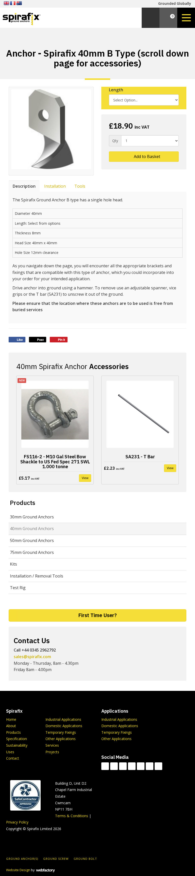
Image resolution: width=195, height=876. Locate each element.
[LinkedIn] (132, 766)
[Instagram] (149, 766)
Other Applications (60, 738)
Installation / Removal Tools (36, 576)
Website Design (18, 870)
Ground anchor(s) (22, 859)
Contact (12, 758)
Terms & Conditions (71, 815)
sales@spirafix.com (32, 656)
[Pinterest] (158, 766)
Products (22, 503)
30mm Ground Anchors (32, 517)
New (22, 380)
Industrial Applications (63, 719)
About (11, 725)
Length (116, 90)
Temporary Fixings (60, 732)
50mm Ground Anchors (32, 540)
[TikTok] (105, 766)
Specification (16, 738)
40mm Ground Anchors (32, 528)
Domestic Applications (63, 725)
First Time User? (97, 615)
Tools (79, 186)
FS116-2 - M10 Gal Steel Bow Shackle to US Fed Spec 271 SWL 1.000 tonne (55, 462)
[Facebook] (114, 766)
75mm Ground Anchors (32, 552)
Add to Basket (146, 156)
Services (52, 745)
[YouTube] (140, 766)
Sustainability (16, 745)
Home (11, 719)
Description (24, 186)
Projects (52, 751)
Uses (10, 751)
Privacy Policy (17, 822)
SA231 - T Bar (140, 457)
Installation (55, 186)
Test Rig (18, 587)
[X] (123, 766)
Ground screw (56, 859)
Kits (13, 564)
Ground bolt (85, 859)
